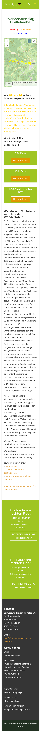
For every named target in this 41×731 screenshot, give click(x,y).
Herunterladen (20, 160)
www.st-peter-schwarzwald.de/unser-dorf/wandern (14, 469)
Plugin (35, 83)
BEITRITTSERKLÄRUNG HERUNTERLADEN (23, 536)
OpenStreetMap (20, 83)
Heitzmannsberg (20, 33)
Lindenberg (13, 29)
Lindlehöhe (26, 29)
